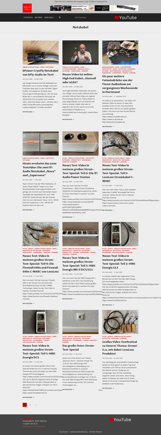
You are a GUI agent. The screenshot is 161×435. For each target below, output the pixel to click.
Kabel (43, 67)
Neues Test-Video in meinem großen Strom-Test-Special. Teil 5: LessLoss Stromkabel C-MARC (118, 173)
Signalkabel (75, 71)
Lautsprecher (126, 67)
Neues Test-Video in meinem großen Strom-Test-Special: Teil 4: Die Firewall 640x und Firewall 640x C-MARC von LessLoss (41, 263)
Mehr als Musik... (84, 69)
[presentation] (41, 53)
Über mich (48, 17)
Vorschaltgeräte (118, 252)
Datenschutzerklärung (78, 432)
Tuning (125, 73)
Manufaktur (107, 69)
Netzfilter (122, 69)
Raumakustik (127, 71)
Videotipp (65, 162)
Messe (115, 69)
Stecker (76, 252)
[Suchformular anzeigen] (59, 17)
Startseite (28, 17)
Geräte (30, 249)
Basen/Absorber (108, 67)
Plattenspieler (115, 71)
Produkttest (76, 160)
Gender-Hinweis (95, 432)
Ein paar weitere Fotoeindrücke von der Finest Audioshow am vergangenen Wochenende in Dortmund (120, 84)
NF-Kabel (105, 71)
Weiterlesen (28, 112)
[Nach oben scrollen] (156, 432)
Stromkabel (116, 73)
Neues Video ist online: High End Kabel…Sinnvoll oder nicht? (79, 78)
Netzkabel (50, 67)
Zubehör (85, 71)
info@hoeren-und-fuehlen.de (34, 426)
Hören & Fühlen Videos (31, 67)
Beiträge (38, 17)
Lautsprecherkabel (69, 69)
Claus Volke (28, 79)
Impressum (63, 432)
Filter (64, 158)
